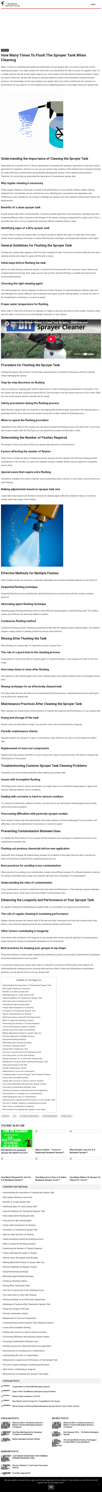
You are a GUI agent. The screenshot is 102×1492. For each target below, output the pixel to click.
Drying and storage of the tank (14, 1065)
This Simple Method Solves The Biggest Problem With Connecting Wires (80, 1441)
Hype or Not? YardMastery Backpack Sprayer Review (34, 1392)
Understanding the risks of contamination (19, 1097)
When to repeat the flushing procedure (18, 1020)
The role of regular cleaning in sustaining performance (24, 1103)
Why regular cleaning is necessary (16, 988)
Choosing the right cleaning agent (16, 1004)
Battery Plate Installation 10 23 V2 (26, 1396)
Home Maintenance (50, 1116)
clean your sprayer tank (88, 85)
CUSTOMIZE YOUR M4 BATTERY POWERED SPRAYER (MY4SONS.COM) (30, 1457)
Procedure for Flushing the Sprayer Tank (18, 1011)
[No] (99, 1484)
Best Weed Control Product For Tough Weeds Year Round (36, 1401)
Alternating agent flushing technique (17, 1043)
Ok (51, 1487)
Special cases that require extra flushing (18, 1030)
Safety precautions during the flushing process (21, 1017)
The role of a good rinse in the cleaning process (22, 1052)
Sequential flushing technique (14, 1039)
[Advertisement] (51, 27)
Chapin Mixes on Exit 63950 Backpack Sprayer (31, 1387)
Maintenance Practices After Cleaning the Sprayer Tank (25, 1062)
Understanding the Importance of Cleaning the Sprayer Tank (26, 985)
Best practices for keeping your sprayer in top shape (23, 1109)
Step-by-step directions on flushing (16, 1014)
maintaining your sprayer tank (35, 907)
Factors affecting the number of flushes (18, 1027)
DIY (14, 1116)
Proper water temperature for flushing (17, 1007)
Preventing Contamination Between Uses (19, 1087)
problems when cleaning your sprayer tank (47, 772)
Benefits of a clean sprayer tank (15, 992)
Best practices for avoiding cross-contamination (22, 1093)
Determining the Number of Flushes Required (20, 1023)
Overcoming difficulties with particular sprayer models (24, 1084)
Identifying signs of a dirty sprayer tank (18, 995)
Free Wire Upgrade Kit (21, 1473)
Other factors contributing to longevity (18, 1106)
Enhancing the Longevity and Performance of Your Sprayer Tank (28, 1100)
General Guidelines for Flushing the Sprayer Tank (22, 998)
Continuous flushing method (14, 1046)
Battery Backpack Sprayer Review (26, 1439)
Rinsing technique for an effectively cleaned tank (22, 1058)
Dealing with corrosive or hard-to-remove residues (23, 1081)
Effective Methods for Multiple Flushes (18, 1036)
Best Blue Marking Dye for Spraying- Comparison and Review (27, 1433)
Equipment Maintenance (29, 1116)
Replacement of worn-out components (18, 1071)
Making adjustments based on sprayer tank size (21, 1033)
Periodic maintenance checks (14, 1068)
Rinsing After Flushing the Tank (15, 1049)
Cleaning (5, 1116)
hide (39, 980)
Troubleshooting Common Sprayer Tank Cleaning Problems (26, 1074)
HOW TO (5, 50)
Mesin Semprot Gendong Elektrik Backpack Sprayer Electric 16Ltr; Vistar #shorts (45, 1406)
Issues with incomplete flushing (15, 1077)
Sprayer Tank (66, 1116)
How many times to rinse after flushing (18, 1055)
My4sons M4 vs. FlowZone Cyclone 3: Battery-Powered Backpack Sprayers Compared (27, 1425)
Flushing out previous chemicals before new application (25, 1090)
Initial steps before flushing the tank (17, 1001)
